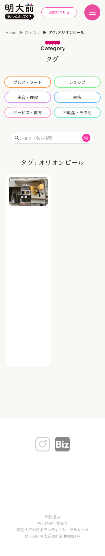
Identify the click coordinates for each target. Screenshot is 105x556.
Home (11, 32)
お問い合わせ (59, 12)
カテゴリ (32, 32)
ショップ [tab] (77, 82)
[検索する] (86, 138)
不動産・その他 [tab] (77, 112)
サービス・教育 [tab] (27, 112)
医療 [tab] (77, 97)
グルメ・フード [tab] (27, 82)
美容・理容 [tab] (28, 97)
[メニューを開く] (92, 12)
